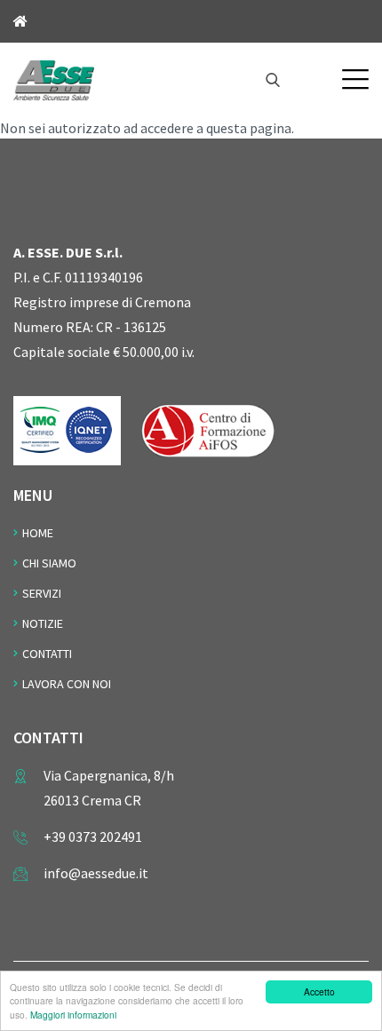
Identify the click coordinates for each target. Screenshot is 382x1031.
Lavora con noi (66, 684)
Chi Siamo (49, 563)
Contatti (47, 654)
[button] (355, 79)
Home (37, 533)
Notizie (42, 623)
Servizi (41, 593)
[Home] (53, 78)
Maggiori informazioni (73, 1014)
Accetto (319, 991)
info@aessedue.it (96, 873)
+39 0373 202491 (93, 836)
